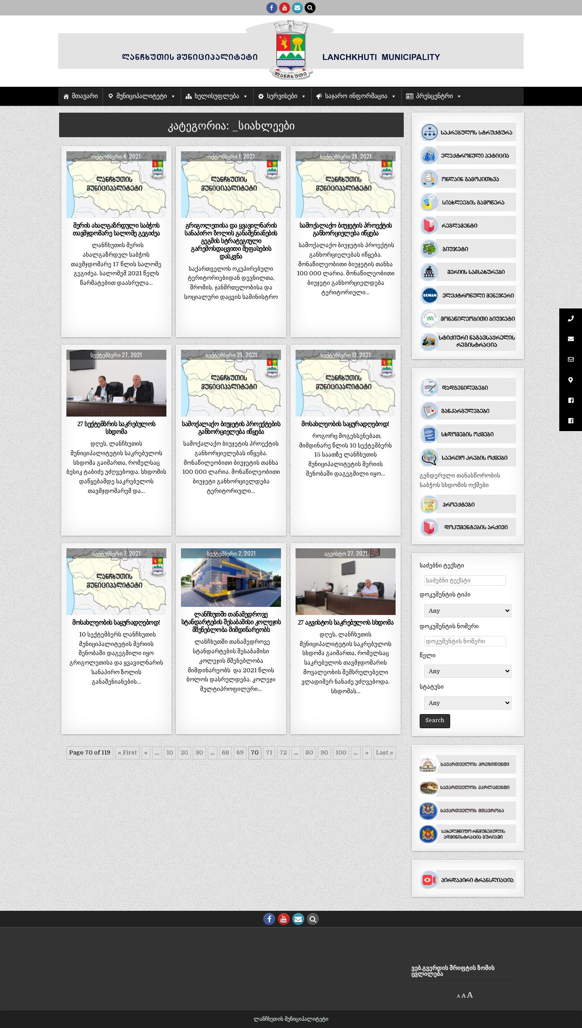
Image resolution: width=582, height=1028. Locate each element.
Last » (384, 752)
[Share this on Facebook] (96, 213)
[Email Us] (297, 7)
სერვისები (282, 96)
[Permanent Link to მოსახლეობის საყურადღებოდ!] (346, 383)
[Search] (310, 7)
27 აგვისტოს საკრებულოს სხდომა (346, 622)
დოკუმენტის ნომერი (449, 626)
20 (184, 752)
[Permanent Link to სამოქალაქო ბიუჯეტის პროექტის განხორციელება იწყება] (346, 184)
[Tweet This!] (76, 213)
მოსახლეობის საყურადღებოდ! (345, 423)
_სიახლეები (115, 173)
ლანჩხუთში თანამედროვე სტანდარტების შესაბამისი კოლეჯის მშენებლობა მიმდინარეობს (231, 622)
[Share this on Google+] (116, 213)
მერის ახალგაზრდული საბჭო (116, 183)
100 (341, 752)
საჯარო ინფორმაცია (356, 96)
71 (269, 752)
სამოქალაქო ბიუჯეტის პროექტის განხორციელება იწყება (346, 229)
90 (324, 752)
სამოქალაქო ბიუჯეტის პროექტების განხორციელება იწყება (231, 427)
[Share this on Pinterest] (136, 213)
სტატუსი (432, 686)
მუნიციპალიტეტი (141, 96)
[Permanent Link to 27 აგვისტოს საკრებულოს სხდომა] (346, 581)
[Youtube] (284, 7)
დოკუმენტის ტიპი (445, 594)
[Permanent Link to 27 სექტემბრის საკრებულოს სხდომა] (116, 383)
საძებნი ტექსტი (442, 565)
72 (283, 752)
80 (309, 752)
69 (240, 752)
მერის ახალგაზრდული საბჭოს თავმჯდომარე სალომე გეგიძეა (116, 229)
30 (199, 752)
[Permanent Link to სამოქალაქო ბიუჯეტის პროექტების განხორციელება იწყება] (231, 383)
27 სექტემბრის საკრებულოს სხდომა (116, 427)
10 (169, 752)
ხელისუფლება (217, 96)
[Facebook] (271, 7)
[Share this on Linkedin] (156, 213)
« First (127, 752)
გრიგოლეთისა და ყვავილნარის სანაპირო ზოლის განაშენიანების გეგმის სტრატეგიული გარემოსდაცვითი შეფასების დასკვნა (231, 241)
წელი (428, 655)
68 (225, 752)
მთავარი (85, 96)
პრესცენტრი (434, 96)
